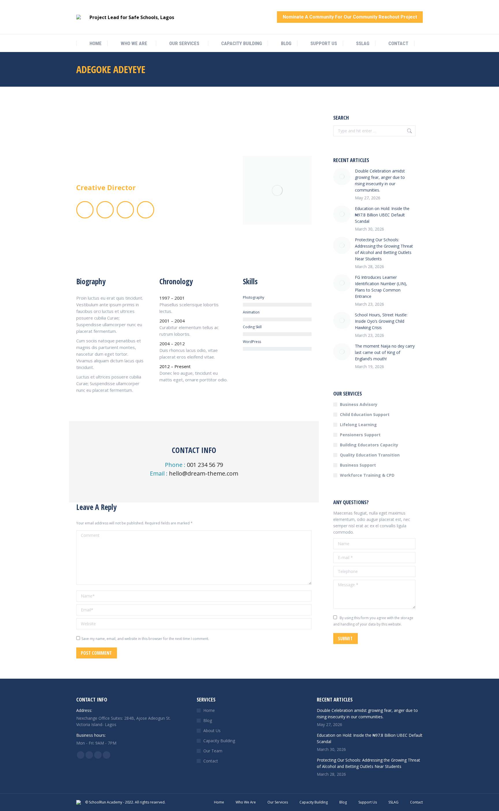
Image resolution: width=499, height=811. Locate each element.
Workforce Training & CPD (367, 475)
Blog (207, 720)
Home (209, 710)
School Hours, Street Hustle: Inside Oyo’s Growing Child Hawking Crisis (381, 321)
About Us (212, 730)
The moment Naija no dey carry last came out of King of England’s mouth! (385, 352)
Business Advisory (358, 404)
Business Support (358, 465)
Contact (210, 761)
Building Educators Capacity (369, 445)
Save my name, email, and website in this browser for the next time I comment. (145, 638)
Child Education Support (365, 414)
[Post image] (342, 176)
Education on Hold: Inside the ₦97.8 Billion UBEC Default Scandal (382, 215)
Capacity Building (219, 740)
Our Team (212, 751)
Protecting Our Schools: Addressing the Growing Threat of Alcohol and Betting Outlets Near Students (384, 249)
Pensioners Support (360, 434)
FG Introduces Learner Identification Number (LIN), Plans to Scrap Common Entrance (381, 286)
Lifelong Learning (358, 424)
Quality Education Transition (370, 455)
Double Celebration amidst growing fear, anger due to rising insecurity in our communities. (380, 180)
